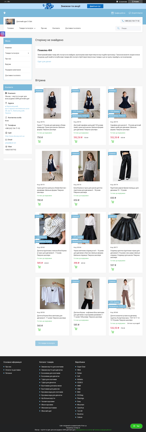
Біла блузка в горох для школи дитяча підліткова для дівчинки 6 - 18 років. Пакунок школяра (88, 190)
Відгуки (8, 64)
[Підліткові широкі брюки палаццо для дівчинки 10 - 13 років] (125, 166)
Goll (78, 376)
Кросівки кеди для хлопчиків (52, 392)
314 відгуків (123, 1)
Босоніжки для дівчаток (50, 376)
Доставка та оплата (73, 28)
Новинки (8, 48)
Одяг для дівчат (44, 61)
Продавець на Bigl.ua (73, 428)
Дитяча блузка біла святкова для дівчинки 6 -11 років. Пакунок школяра (51, 317)
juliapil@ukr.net (10, 143)
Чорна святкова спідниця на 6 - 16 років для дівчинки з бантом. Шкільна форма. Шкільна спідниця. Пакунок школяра (89, 253)
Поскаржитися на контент (84, 430)
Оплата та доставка (13, 370)
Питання (8, 373)
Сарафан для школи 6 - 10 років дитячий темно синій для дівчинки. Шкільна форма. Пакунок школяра (125, 127)
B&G (78, 392)
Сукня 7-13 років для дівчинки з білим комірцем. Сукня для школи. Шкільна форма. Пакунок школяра (51, 127)
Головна (10, 28)
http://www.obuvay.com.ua (14, 136)
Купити (39, 141)
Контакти (56, 28)
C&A (79, 389)
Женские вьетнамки (49, 408)
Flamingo (80, 398)
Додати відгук (137, 13)
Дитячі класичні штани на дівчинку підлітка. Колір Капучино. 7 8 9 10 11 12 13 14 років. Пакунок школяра (124, 318)
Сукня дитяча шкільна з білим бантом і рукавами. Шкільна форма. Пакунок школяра (51, 190)
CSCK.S (80, 382)
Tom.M (79, 411)
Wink (79, 370)
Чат (138, 426)
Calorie (79, 417)
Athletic (80, 379)
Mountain (80, 405)
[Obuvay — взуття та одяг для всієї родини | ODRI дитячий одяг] (10, 21)
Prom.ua (84, 426)
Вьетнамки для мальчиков (51, 386)
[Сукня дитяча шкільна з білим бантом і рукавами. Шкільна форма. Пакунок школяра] (52, 166)
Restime (80, 414)
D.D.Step (80, 395)
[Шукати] (118, 28)
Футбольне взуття (48, 398)
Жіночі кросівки (47, 405)
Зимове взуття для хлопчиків (52, 367)
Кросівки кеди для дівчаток (51, 395)
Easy (79, 401)
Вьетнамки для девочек (50, 389)
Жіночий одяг (46, 411)
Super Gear (81, 367)
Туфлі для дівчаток (48, 382)
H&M (79, 386)
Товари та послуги (26, 28)
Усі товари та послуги (46, 343)
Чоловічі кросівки (47, 401)
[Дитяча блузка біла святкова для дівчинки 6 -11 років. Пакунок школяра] (52, 294)
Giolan (79, 373)
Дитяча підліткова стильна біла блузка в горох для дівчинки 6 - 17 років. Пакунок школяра (51, 253)
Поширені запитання (13, 70)
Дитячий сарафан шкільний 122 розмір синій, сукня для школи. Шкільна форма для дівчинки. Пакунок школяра (88, 127)
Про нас (44, 28)
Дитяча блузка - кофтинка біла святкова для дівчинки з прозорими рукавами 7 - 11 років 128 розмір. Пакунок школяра (89, 315)
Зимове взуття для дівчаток (52, 370)
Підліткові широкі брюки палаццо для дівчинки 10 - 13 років (124, 189)
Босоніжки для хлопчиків (50, 373)
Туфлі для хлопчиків (49, 379)
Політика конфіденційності (102, 430)
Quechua (80, 408)
